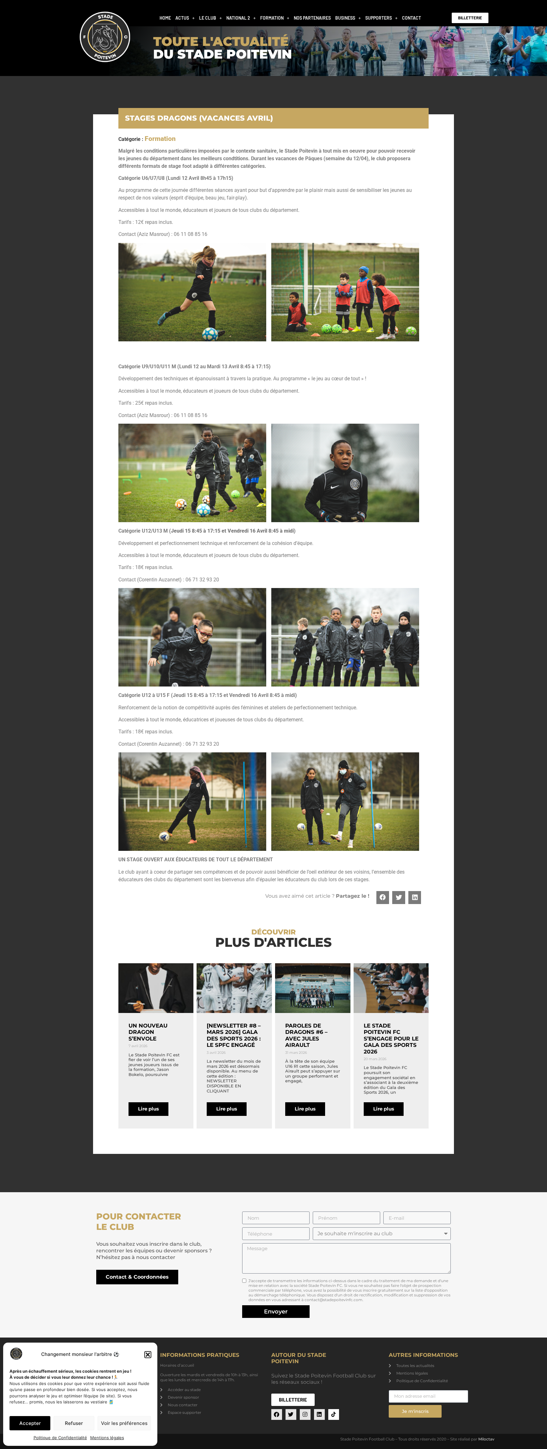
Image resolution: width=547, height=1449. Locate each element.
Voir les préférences (124, 1423)
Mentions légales (107, 1437)
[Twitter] (291, 1414)
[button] (148, 1354)
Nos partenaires (312, 18)
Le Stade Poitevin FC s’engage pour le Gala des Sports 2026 (391, 1038)
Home (165, 18)
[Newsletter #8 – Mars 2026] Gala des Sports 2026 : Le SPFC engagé (234, 1035)
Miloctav (486, 1439)
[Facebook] (276, 1414)
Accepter (30, 1423)
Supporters (378, 18)
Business (345, 18)
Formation (272, 18)
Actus (182, 18)
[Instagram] (305, 1414)
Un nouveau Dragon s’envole (148, 1032)
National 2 (238, 18)
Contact (411, 18)
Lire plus (148, 1109)
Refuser (74, 1423)
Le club (207, 18)
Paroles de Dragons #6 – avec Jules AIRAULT (306, 1035)
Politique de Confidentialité (60, 1437)
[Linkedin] (319, 1414)
